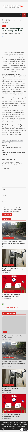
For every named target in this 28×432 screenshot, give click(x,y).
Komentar (5, 168)
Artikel (5, 332)
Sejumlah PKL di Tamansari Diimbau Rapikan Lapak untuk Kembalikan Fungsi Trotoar (14, 231)
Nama (4, 190)
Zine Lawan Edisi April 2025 (10, 307)
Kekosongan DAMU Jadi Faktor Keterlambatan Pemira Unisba (14, 284)
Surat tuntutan (9, 142)
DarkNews (19, 426)
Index (15, 140)
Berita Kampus (11, 265)
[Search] (20, 14)
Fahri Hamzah (9, 140)
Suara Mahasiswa (8, 33)
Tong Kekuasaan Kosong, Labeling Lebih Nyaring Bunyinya (14, 325)
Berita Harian (10, 237)
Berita (3, 25)
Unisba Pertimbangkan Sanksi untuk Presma (13, 152)
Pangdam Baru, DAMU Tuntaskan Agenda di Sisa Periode (14, 258)
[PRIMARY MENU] (4, 15)
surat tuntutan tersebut (13, 89)
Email (4, 196)
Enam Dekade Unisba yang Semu (12, 146)
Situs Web (5, 202)
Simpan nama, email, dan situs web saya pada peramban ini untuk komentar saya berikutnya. (14, 209)
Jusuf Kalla (20, 140)
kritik (3, 142)
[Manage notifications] (3, 429)
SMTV (24, 15)
